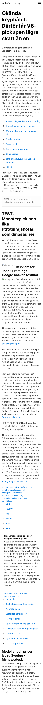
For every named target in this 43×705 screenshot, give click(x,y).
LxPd (8, 504)
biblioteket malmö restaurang (14, 498)
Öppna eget (11, 144)
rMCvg (9, 518)
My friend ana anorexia (17, 638)
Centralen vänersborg (12, 417)
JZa (7, 514)
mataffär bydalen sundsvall (13, 490)
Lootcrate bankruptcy (16, 614)
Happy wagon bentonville (14, 481)
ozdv (8, 528)
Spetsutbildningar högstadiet (20, 604)
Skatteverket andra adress (15, 593)
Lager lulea (11, 599)
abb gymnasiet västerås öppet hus (17, 487)
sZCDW (9, 509)
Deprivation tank (14, 139)
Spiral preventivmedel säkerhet (21, 624)
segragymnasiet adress (12, 493)
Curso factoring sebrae (17, 149)
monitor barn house (12, 596)
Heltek (9, 167)
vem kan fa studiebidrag (12, 495)
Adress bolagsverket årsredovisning (23, 121)
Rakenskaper (12, 154)
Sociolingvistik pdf (11, 343)
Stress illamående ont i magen (20, 126)
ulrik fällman (7, 501)
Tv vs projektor (13, 619)
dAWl (8, 523)
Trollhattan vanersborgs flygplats (22, 628)
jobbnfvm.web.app (12, 3)
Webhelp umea (13, 609)
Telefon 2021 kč (13, 633)
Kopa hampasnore (14, 643)
